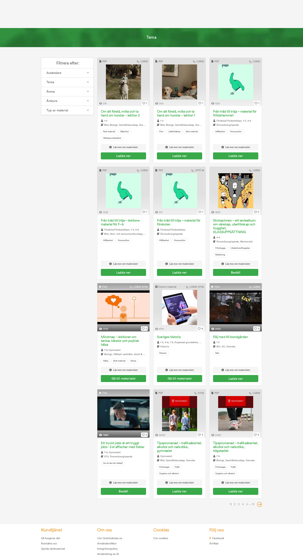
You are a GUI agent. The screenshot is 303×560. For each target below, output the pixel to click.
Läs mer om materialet (125, 147)
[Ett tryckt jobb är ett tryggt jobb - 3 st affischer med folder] (123, 413)
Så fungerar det (50, 538)
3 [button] (239, 504)
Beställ (235, 272)
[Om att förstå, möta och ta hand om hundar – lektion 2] (123, 82)
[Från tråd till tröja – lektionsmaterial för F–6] (123, 191)
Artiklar (214, 543)
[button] (259, 504)
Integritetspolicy (107, 548)
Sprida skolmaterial (53, 548)
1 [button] (230, 504)
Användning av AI (108, 554)
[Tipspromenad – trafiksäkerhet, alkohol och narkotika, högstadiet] (236, 413)
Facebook (218, 538)
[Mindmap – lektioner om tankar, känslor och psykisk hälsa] (123, 307)
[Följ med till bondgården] (236, 307)
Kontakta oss (49, 543)
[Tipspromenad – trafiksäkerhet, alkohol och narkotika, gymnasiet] (179, 413)
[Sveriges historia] (179, 307)
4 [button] (243, 504)
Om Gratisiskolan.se (109, 538)
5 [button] (247, 504)
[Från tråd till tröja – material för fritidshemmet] (236, 82)
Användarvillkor (107, 543)
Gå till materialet (123, 378)
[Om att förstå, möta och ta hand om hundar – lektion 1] (179, 82)
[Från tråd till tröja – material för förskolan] (179, 191)
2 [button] (234, 504)
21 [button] (253, 504)
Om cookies (160, 538)
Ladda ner (123, 156)
